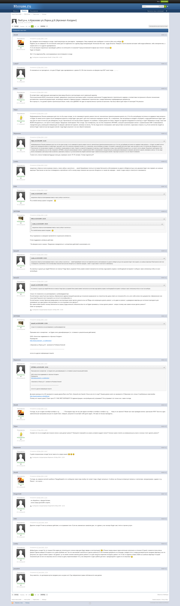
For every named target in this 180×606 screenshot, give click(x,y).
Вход (158, 1)
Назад (16, 26)
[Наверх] (90, 603)
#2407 (163, 186)
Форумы (24, 11)
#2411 (163, 316)
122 (35, 26)
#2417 (163, 494)
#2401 (163, 35)
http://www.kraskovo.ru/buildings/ (39, 396)
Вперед (43, 26)
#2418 (163, 519)
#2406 (163, 161)
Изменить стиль (19, 602)
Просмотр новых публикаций (155, 11)
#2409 (163, 251)
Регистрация (164, 1)
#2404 (163, 109)
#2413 (163, 405)
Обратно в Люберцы (162, 594)
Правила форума (156, 599)
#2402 (163, 63)
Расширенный (167, 6)
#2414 (163, 426)
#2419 (163, 543)
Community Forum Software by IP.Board (159, 602)
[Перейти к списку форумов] (28, 6)
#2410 (163, 277)
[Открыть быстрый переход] (166, 11)
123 (38, 26)
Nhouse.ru (16, 11)
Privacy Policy (165, 599)
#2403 (163, 88)
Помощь (27, 602)
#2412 (163, 360)
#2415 (163, 447)
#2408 (163, 211)
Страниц (22, 26)
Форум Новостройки (16, 599)
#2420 (163, 568)
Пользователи (34, 11)
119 (26, 26)
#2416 (163, 472)
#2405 (163, 133)
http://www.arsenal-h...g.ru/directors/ (40, 340)
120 (29, 26)
